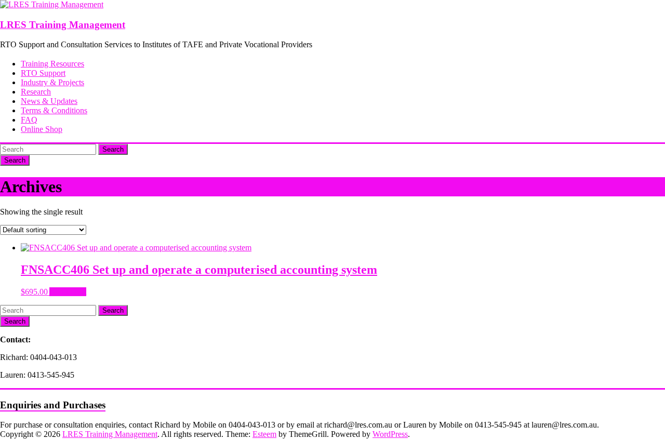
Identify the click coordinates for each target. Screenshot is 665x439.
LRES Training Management (62, 24)
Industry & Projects (52, 82)
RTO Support (43, 73)
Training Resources (52, 63)
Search (113, 149)
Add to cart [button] (67, 291)
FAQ (29, 119)
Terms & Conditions (54, 110)
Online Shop (41, 129)
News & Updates (49, 101)
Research (36, 91)
